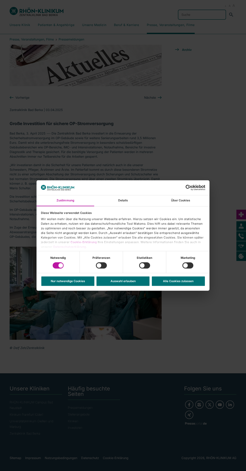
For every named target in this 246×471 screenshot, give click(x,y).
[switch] (101, 265)
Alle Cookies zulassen (178, 281)
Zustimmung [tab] (65, 200)
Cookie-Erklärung (84, 242)
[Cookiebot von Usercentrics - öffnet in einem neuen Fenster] (188, 188)
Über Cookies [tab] (180, 200)
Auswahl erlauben (123, 281)
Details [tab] (123, 200)
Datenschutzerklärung (69, 247)
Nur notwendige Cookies (68, 281)
